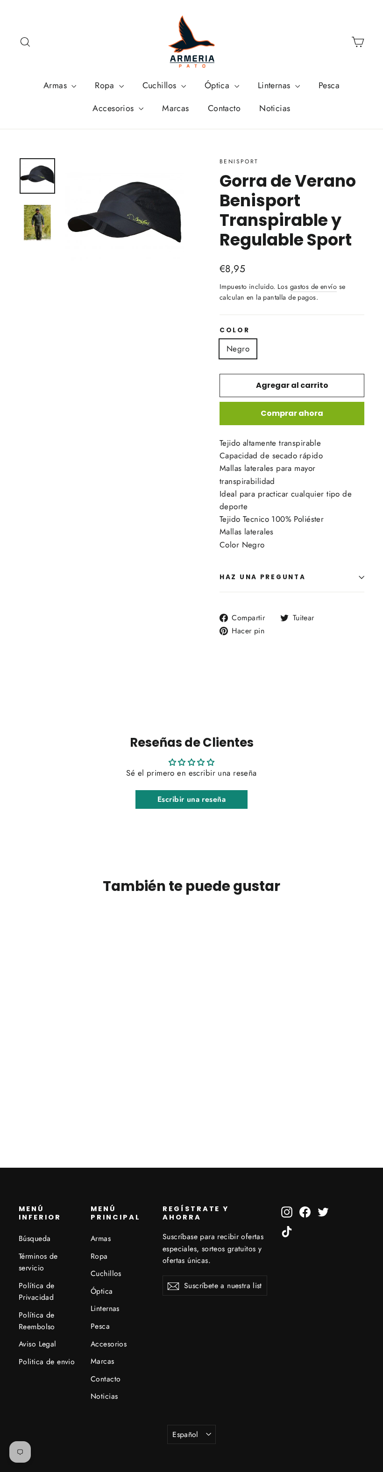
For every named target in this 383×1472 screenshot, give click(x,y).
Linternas (275, 85)
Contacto (224, 108)
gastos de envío (313, 286)
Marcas (175, 108)
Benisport (239, 161)
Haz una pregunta (263, 577)
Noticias (274, 108)
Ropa (105, 85)
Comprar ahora (292, 413)
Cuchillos (160, 85)
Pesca (329, 85)
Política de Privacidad (37, 1291)
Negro (238, 348)
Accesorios (114, 108)
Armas (56, 85)
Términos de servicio (38, 1262)
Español (185, 1434)
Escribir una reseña (191, 799)
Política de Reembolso (37, 1321)
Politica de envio (47, 1361)
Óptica (218, 85)
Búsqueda (34, 1238)
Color (235, 330)
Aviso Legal (38, 1344)
